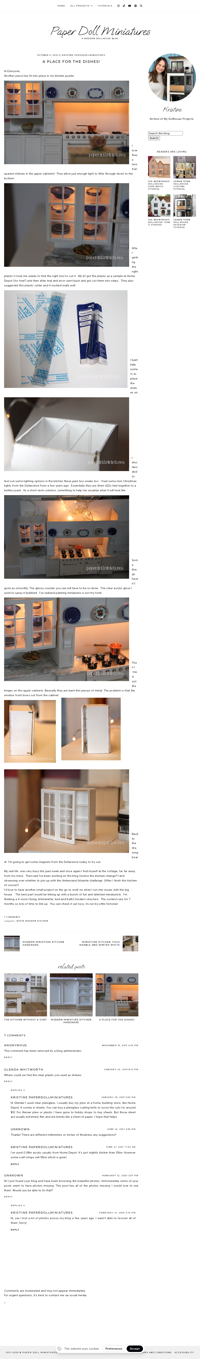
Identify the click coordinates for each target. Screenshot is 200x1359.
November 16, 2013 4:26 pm (120, 1045)
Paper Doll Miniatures (100, 31)
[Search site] (141, 6)
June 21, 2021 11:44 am (121, 1147)
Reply (8, 1057)
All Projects (80, 6)
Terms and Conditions (155, 1352)
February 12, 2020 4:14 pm (117, 1212)
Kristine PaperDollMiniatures (42, 1097)
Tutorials (105, 6)
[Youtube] (129, 5)
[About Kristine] (172, 77)
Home (61, 6)
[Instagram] (118, 5)
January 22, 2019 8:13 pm (121, 1069)
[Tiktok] (124, 5)
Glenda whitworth (23, 1069)
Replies (16, 1090)
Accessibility (184, 1352)
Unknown (20, 1129)
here (81, 904)
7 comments (12, 917)
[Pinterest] (135, 5)
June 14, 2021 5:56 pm (121, 1129)
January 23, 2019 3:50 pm (119, 1097)
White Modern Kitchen (32, 921)
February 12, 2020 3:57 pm (120, 1175)
